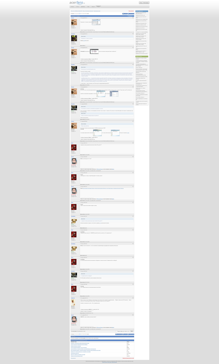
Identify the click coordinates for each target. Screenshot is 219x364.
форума (113, 169)
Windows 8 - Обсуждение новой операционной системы (80, 343)
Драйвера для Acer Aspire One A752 (141, 26)
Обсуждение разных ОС (75, 353)
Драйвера (83, 6)
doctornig (73, 64)
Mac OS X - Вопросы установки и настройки (78, 354)
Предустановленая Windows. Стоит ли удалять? (79, 347)
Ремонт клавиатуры (139, 67)
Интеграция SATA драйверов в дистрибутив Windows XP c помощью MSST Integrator (142, 65)
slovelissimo (73, 216)
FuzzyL (72, 156)
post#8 (84, 40)
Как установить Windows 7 (140, 97)
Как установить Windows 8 (140, 93)
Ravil (72, 172)
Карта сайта (109, 362)
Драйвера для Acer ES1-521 (140, 15)
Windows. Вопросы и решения (76, 346)
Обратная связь (114, 362)
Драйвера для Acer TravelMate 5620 (141, 19)
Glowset (72, 17)
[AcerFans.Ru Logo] (77, 3)
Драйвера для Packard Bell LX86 (141, 23)
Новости (93, 6)
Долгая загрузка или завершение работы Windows (79, 344)
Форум (98, 6)
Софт (88, 6)
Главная (72, 6)
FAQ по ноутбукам (99, 169)
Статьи (77, 6)
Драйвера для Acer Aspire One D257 (142, 53)
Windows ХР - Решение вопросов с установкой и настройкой (81, 351)
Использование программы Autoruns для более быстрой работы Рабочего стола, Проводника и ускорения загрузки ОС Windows (103, 188)
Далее (88, 13)
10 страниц (72, 13)
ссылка (128, 132)
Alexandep (73, 33)
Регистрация (145, 2)
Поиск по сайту (104, 362)
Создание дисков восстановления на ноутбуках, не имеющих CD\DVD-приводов (142, 61)
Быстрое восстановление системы (141, 76)
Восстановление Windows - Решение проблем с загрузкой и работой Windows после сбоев (85, 350)
